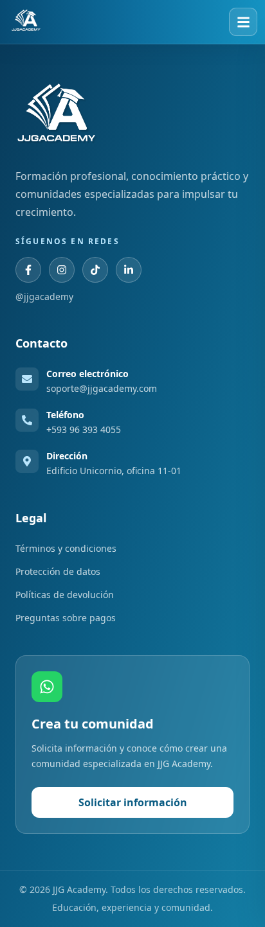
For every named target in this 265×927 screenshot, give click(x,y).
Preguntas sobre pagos (65, 618)
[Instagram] (62, 270)
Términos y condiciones (65, 548)
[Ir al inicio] (26, 22)
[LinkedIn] (129, 270)
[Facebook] (28, 270)
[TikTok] (95, 270)
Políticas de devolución (64, 594)
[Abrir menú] (243, 22)
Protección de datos (57, 571)
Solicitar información (132, 802)
